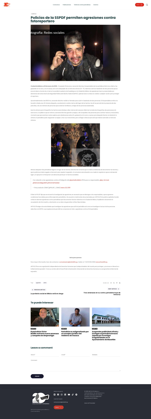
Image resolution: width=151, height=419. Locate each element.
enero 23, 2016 (65, 188)
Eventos (96, 5)
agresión (38, 282)
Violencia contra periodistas (82, 5)
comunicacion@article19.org (68, 262)
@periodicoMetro (75, 180)
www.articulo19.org (101, 262)
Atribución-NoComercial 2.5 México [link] (93, 397)
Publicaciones (67, 5)
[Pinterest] (116, 282)
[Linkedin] (119, 282)
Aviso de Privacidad (89, 403)
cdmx (44, 282)
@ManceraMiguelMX (40, 183)
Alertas (34, 13)
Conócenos (56, 5)
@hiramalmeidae (53, 183)
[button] (147, 5)
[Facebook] (111, 282)
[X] (114, 282)
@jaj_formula (104, 180)
